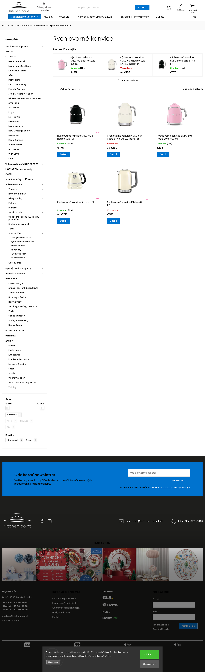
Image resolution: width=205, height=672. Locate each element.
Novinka (26, 421)
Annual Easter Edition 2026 (23, 287)
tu (109, 656)
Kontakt (56, 617)
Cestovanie (14, 262)
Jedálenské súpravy (16, 46)
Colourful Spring (17, 70)
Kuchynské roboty (21, 237)
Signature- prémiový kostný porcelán (23, 218)
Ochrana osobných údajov (66, 607)
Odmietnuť (149, 664)
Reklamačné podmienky (65, 603)
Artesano (13, 107)
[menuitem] (24, 16)
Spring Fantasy (16, 315)
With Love (13, 153)
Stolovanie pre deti (18, 224)
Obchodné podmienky (64, 598)
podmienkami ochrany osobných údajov (170, 487)
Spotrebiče (14, 233)
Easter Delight (16, 283)
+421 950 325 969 (190, 521)
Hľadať (142, 7)
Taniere (12, 189)
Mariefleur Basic (17, 61)
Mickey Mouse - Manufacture (24, 98)
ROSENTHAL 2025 (14, 330)
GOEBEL (9, 174)
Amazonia (14, 102)
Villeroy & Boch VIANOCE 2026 (21, 164)
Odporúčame (68, 89)
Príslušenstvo (18, 257)
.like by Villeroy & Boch (20, 93)
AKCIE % (9, 51)
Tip (10, 427)
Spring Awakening (18, 320)
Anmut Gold (15, 144)
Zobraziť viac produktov (128, 80)
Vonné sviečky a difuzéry (19, 179)
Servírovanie (15, 212)
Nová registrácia (161, 625)
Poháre (12, 203)
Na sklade (13, 414)
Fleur (11, 158)
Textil (11, 228)
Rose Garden (15, 140)
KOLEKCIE (10, 56)
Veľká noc (11, 278)
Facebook (42, 521)
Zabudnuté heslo (161, 629)
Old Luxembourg (17, 84)
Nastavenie (53, 662)
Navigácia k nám (61, 612)
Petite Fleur (14, 79)
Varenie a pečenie (15, 273)
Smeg (31, 440)
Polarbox (10, 335)
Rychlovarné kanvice (22, 241)
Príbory (12, 207)
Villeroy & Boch (13, 184)
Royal (11, 112)
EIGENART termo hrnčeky (18, 169)
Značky (9, 340)
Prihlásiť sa (178, 480)
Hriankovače (18, 245)
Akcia (11, 421)
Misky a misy (15, 198)
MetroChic (14, 116)
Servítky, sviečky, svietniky (22, 306)
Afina (11, 75)
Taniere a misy (16, 292)
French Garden (16, 89)
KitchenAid (14, 440)
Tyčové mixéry (18, 253)
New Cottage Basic (19, 130)
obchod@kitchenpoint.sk (144, 521)
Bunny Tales (15, 325)
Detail (63, 154)
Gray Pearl (14, 121)
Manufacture (15, 126)
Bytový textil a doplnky (18, 268)
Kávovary (16, 249)
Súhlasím (149, 654)
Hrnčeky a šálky (17, 193)
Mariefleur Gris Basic (19, 66)
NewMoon (13, 135)
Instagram (49, 521)
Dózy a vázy (14, 301)
